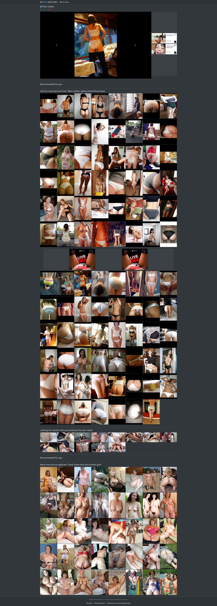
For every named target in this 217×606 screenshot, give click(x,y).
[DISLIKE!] (48, 9)
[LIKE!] (41, 9)
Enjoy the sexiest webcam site (171, 46)
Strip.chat (169, 41)
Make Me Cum (170, 35)
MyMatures (49, 2)
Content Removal (100, 603)
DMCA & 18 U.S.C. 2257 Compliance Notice (119, 603)
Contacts (90, 603)
